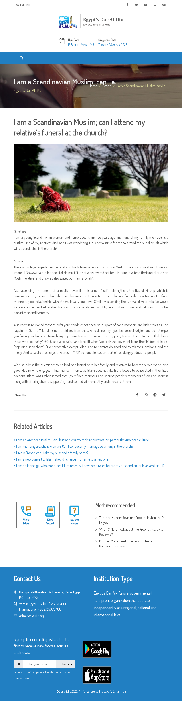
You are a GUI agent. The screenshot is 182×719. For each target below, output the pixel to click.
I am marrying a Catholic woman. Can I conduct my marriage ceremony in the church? (74, 446)
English (25, 4)
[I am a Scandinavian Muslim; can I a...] (137, 395)
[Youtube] (145, 5)
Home (93, 85)
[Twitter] (136, 5)
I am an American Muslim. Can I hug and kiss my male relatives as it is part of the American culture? (83, 440)
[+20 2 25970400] (154, 5)
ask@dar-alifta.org (31, 615)
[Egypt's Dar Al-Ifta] (91, 21)
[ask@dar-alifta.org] (163, 5)
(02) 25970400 (55, 604)
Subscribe (65, 664)
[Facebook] (127, 5)
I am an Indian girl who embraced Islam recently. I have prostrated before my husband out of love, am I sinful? (90, 465)
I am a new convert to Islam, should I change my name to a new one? (62, 459)
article (107, 85)
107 (40, 604)
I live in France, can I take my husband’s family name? (52, 453)
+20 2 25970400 (49, 609)
